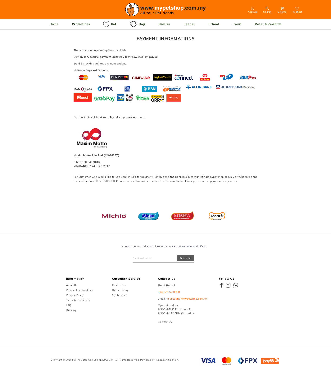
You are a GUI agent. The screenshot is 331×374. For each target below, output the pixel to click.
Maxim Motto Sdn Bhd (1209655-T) (92, 359)
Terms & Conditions (78, 300)
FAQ (68, 305)
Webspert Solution (167, 359)
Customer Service (126, 278)
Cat (113, 24)
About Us (71, 285)
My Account (119, 295)
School (214, 24)
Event (237, 24)
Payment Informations (79, 290)
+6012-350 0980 (169, 291)
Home (54, 24)
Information (75, 278)
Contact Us (119, 285)
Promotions (81, 24)
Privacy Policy (75, 295)
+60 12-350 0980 (104, 181)
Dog (142, 24)
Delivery (71, 310)
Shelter (164, 24)
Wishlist (297, 11)
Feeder (189, 24)
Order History (120, 290)
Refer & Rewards (268, 24)
